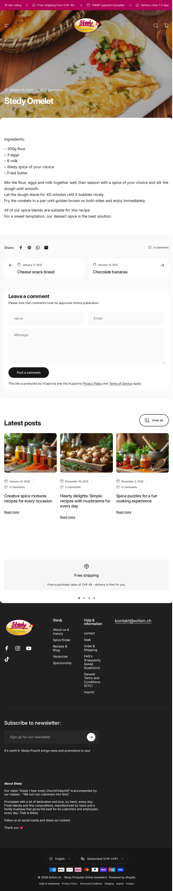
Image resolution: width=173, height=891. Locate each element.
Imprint (119, 883)
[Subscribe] (91, 737)
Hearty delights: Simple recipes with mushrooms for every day (85, 501)
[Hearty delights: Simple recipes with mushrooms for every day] (86, 453)
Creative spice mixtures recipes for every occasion (28, 498)
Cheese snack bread (35, 271)
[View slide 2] (83, 598)
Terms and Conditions (91, 883)
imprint (89, 692)
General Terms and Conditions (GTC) (92, 680)
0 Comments (53, 90)
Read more (11, 512)
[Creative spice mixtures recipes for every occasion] (30, 453)
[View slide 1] (78, 598)
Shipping (109, 883)
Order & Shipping (90, 648)
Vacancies (60, 656)
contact (89, 633)
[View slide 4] (94, 598)
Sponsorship (62, 663)
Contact (130, 883)
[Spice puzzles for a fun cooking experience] (142, 453)
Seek (87, 640)
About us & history (61, 631)
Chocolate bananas (110, 271)
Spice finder (61, 640)
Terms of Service (120, 383)
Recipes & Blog (60, 648)
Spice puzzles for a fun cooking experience (136, 498)
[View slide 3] (89, 598)
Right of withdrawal (49, 883)
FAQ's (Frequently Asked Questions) (92, 662)
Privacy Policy (92, 383)
